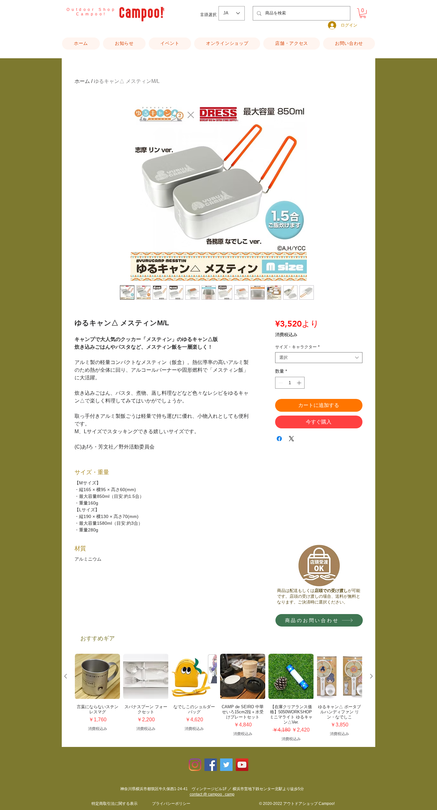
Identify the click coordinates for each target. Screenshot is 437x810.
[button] (363, 13)
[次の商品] (371, 676)
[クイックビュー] (97, 676)
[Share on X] (291, 438)
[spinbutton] (290, 382)
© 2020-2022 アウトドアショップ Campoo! (297, 803)
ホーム (82, 81)
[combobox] (318, 357)
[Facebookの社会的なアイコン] (210, 764)
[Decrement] (280, 382)
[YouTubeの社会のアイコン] (242, 764)
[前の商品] (65, 676)
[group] (218, 697)
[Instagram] (195, 764)
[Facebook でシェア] (279, 438)
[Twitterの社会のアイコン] (226, 764)
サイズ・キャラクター (297, 346)
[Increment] (300, 382)
